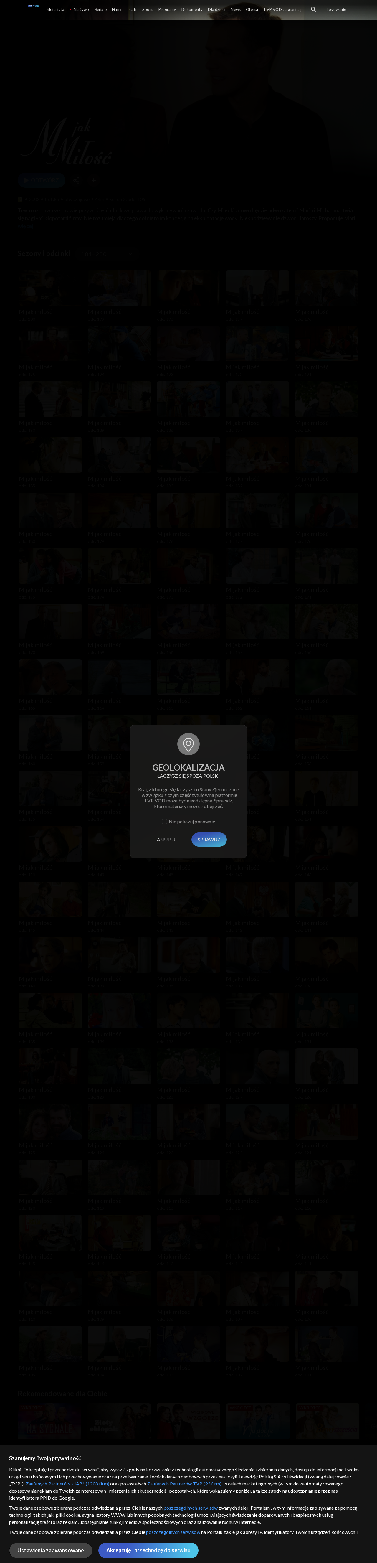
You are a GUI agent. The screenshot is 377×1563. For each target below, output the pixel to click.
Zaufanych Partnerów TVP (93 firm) (184, 1483)
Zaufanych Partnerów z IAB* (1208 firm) (68, 1483)
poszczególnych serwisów (191, 1508)
